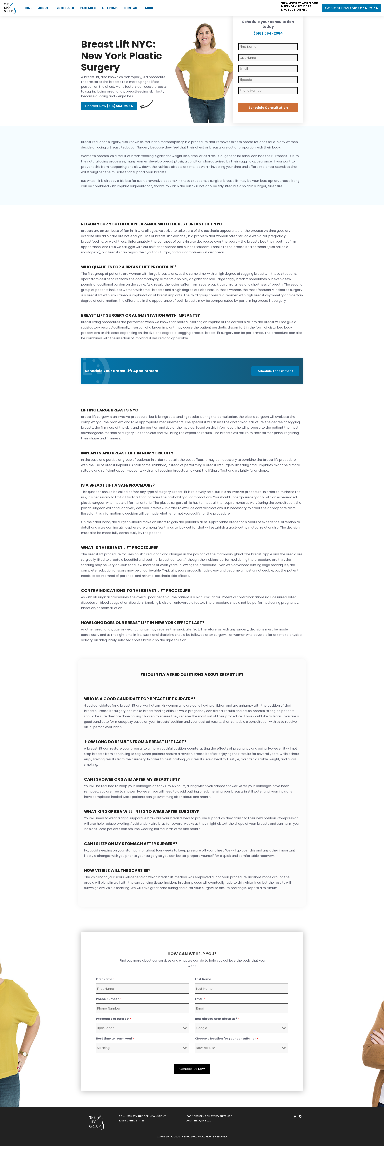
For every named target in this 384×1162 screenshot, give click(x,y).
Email (200, 999)
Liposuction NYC (294, 10)
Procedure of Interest (113, 1019)
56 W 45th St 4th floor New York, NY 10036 (299, 4)
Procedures (64, 8)
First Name (105, 979)
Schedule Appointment (275, 371)
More (149, 8)
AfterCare (110, 8)
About (43, 8)
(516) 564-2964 (268, 33)
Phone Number (108, 999)
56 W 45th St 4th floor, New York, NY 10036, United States (142, 1118)
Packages (88, 8)
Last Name (203, 979)
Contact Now (351, 7)
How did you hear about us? (217, 1019)
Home (28, 8)
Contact (131, 8)
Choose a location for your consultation (226, 1039)
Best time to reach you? (115, 1039)
